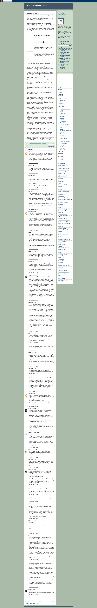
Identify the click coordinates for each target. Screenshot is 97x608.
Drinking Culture (63, 122)
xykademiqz (62, 67)
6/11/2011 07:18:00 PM (33, 594)
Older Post (53, 601)
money (60, 236)
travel (60, 268)
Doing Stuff (62, 118)
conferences (61, 196)
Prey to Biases (63, 121)
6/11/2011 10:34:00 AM (33, 559)
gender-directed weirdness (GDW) (65, 215)
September (62, 101)
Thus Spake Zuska (64, 64)
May (61, 145)
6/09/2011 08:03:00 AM (33, 249)
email (60, 205)
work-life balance (62, 280)
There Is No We (63, 114)
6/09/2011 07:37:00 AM (33, 209)
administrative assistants (64, 170)
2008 (60, 156)
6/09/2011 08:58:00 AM (33, 366)
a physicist (31, 211)
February (62, 149)
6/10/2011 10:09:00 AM (33, 518)
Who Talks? (62, 135)
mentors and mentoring (63, 234)
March (61, 148)
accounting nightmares (63, 168)
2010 (60, 153)
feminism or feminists (63, 214)
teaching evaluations (63, 265)
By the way (62, 132)
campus (60, 186)
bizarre (60, 179)
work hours (61, 278)
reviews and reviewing (63, 247)
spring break (61, 259)
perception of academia (63, 239)
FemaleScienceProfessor (37, 6)
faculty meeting (62, 209)
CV (59, 201)
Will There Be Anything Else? (65, 130)
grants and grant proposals (64, 223)
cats (60, 189)
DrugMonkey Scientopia (65, 55)
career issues (61, 188)
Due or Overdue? (63, 140)
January (62, 151)
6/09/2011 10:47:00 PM (33, 494)
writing (60, 281)
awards (60, 178)
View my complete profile (64, 41)
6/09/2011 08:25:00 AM (33, 272)
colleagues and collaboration (64, 192)
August (61, 103)
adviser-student (62, 173)
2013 (60, 92)
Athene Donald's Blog (64, 52)
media (60, 233)
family (60, 212)
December (62, 97)
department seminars (63, 202)
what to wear (61, 273)
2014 (60, 91)
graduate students (62, 221)
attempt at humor (62, 176)
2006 (60, 159)
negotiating (61, 237)
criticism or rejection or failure (64, 199)
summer (60, 260)
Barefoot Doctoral (32, 432)
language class (62, 228)
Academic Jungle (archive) (65, 49)
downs (34, 19)
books (60, 183)
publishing (61, 244)
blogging (60, 181)
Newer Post (27, 601)
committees (61, 194)
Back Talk (62, 116)
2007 (60, 158)
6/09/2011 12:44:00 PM (33, 447)
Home (40, 601)
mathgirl (31, 393)
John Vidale (31, 408)
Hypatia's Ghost (32, 275)
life (59, 231)
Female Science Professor (34, 449)
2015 (60, 89)
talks (60, 262)
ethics (60, 207)
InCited (61, 127)
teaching (52, 146)
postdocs (60, 242)
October (62, 100)
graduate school (62, 218)
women (60, 275)
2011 (60, 95)
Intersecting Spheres (64, 143)
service (60, 255)
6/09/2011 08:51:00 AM (33, 342)
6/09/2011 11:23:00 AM (33, 373)
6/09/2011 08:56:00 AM (33, 350)
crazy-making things (63, 197)
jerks (60, 226)
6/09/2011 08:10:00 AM (33, 259)
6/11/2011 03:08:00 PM (33, 587)
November (62, 98)
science (60, 252)
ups (30, 19)
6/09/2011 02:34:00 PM (33, 467)
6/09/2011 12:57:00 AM (33, 173)
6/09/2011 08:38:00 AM (33, 331)
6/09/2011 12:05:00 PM (33, 406)
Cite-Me (61, 129)
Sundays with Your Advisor (65, 141)
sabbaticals (61, 249)
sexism (60, 257)
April (61, 146)
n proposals (62, 119)
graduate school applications (64, 220)
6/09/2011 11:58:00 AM (33, 391)
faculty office (61, 210)
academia (61, 163)
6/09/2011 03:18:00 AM (33, 189)
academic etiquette (62, 165)
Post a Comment (29, 596)
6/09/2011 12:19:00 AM (33, 163)
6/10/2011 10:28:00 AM (33, 533)
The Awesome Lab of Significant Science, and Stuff (65, 109)
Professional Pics (63, 138)
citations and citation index (64, 191)
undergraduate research (63, 272)
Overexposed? (63, 113)
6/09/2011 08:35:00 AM (33, 300)
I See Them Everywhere (64, 124)
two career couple (62, 270)
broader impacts (62, 184)
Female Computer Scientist (65, 58)
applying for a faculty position (64, 175)
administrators (61, 171)
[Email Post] (53, 143)
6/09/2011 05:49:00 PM (33, 484)
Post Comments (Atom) (34, 603)
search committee (62, 254)
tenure (60, 267)
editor (60, 204)
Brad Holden (31, 151)
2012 (60, 94)
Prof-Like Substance (64, 61)
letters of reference (62, 229)
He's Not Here (62, 111)
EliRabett (31, 589)
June (61, 106)
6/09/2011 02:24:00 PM (33, 457)
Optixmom (31, 469)
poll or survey (61, 241)
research (60, 246)
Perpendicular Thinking (64, 133)
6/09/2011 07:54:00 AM (33, 230)
